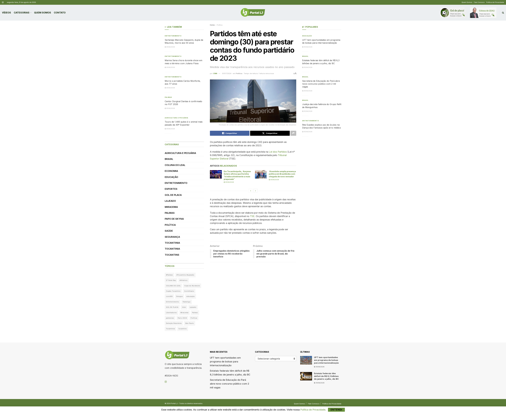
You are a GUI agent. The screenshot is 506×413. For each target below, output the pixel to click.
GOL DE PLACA (173, 195)
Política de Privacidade (495, 2)
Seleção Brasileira (174, 323)
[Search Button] (503, 13)
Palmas (168, 97)
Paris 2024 (182, 318)
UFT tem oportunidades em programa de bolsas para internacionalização (225, 361)
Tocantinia (172, 242)
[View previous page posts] (251, 191)
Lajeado (170, 201)
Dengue (179, 296)
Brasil (169, 159)
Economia (171, 171)
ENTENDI (336, 409)
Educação (171, 177)
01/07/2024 (226, 73)
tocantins (183, 329)
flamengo (187, 302)
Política (219, 25)
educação (190, 296)
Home (212, 25)
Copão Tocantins (173, 291)
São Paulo (189, 323)
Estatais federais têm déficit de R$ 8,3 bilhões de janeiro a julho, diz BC (326, 376)
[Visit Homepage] (252, 13)
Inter (184, 307)
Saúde (169, 230)
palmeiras (170, 318)
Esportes (171, 189)
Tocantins (172, 254)
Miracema (171, 207)
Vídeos (6, 12)
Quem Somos (467, 2)
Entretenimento (173, 36)
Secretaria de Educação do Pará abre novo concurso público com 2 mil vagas (321, 84)
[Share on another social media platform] (293, 133)
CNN (215, 73)
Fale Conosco (479, 2)
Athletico (184, 280)
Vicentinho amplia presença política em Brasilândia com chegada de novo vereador (282, 174)
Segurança (172, 236)
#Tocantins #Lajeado (185, 275)
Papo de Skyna (174, 218)
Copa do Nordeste (192, 286)
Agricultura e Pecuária (176, 118)
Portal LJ (174, 403)
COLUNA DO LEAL (175, 165)
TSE (252, 216)
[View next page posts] (255, 191)
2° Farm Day (171, 280)
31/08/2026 (229, 182)
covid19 (169, 296)
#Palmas (169, 275)
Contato (60, 12)
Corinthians (189, 291)
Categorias (21, 12)
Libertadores (171, 313)
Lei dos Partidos (278, 151)
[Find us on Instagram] (3, 2)
